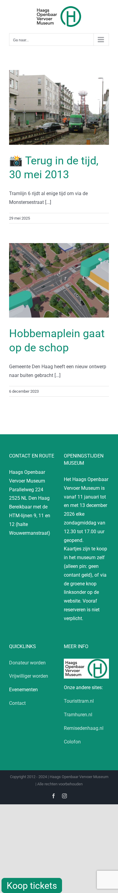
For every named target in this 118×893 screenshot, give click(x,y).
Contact (17, 703)
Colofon (72, 742)
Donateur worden (27, 663)
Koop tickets (32, 885)
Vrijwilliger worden (28, 676)
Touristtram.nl (79, 701)
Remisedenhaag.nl (83, 728)
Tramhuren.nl (78, 714)
